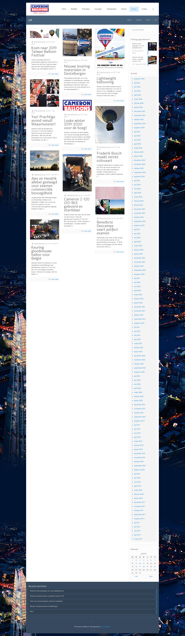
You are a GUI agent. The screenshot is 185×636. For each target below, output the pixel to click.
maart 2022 (138, 295)
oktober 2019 (138, 413)
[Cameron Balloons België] (40, 9)
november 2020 (139, 360)
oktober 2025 (138, 119)
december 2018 (139, 453)
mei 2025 (137, 140)
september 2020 (140, 368)
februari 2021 (138, 348)
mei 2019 (137, 433)
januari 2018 (138, 498)
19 (147, 567)
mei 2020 (137, 384)
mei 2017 (137, 531)
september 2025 (140, 124)
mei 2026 (137, 91)
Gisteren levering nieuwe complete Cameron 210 (47, 596)
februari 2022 (138, 299)
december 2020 (139, 356)
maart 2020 (138, 392)
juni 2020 (137, 380)
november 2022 (139, 262)
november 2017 (139, 506)
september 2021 (140, 319)
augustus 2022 (139, 274)
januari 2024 (138, 205)
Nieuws (139, 20)
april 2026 (137, 95)
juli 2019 (137, 425)
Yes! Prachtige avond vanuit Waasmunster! (43, 120)
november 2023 (139, 213)
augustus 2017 (139, 519)
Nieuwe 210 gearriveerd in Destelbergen (44, 606)
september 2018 (140, 466)
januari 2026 (138, 107)
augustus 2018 (139, 470)
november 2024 (139, 164)
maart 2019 (138, 441)
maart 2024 (138, 197)
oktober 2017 (138, 510)
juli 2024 (137, 181)
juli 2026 (137, 83)
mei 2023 (137, 238)
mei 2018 (137, 482)
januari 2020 (138, 400)
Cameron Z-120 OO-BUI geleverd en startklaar (77, 204)
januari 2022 (138, 303)
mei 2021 (137, 335)
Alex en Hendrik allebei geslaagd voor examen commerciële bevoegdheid (44, 186)
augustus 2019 (139, 421)
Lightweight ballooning (106, 80)
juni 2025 (137, 136)
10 (140, 563)
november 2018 (139, 458)
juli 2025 (137, 132)
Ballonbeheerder (39, 42)
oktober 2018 (138, 462)
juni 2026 (137, 87)
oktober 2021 (138, 315)
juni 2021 (137, 331)
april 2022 (137, 291)
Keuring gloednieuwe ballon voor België (41, 253)
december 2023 (139, 209)
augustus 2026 (139, 79)
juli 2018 (137, 474)
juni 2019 (137, 429)
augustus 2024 (139, 176)
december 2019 (139, 405)
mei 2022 (137, 286)
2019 (148, 20)
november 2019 (139, 409)
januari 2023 (138, 254)
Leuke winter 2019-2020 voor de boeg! (75, 124)
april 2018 (137, 486)
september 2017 (140, 515)
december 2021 (139, 307)
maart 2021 (138, 343)
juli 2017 (137, 523)
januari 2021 (138, 352)
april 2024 (137, 193)
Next (31, 611)
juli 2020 (137, 376)
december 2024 (139, 160)
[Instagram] (94, 630)
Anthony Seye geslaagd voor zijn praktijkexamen (47, 591)
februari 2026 (138, 103)
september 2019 (140, 417)
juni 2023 (137, 234)
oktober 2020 (138, 364)
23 (136, 570)
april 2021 (137, 339)
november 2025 (139, 115)
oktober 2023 (138, 217)
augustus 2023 (139, 225)
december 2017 (139, 502)
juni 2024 (137, 185)
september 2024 (140, 172)
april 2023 (137, 242)
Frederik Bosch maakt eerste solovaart (109, 157)
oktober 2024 (138, 168)
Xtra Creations (105, 627)
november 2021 (139, 311)
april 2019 (137, 437)
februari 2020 (138, 396)
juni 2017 (137, 527)
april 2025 (137, 144)
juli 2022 (137, 278)
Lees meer (54, 74)
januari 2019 (138, 449)
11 (144, 563)
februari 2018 (138, 494)
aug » (151, 576)
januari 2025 (138, 156)
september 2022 (140, 270)
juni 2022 (137, 282)
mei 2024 (137, 189)
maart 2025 (138, 148)
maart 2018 (138, 490)
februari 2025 (138, 152)
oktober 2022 (138, 266)
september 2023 (140, 221)
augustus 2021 (139, 323)
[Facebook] (91, 630)
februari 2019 (138, 445)
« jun (136, 576)
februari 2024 (138, 201)
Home (129, 20)
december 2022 (139, 258)
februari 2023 (138, 250)
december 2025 (139, 111)
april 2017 (137, 535)
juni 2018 (137, 478)
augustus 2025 (139, 128)
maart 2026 (138, 99)
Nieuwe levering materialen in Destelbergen (77, 70)
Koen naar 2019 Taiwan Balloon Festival (44, 51)
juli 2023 (137, 229)
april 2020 (137, 388)
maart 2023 (138, 246)
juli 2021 (137, 327)
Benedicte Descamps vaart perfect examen (107, 228)
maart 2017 (138, 539)
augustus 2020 (139, 372)
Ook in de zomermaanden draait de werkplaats (46, 601)
